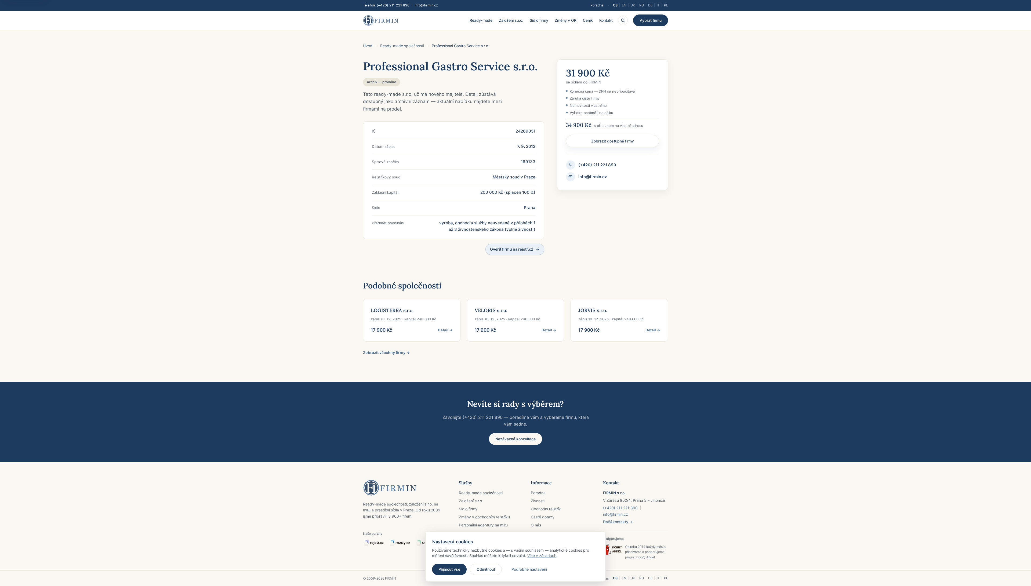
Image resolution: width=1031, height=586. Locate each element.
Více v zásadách (541, 555)
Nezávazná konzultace (515, 439)
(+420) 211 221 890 (393, 5)
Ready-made (481, 20)
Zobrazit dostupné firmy (612, 141)
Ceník (588, 20)
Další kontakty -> (618, 521)
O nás (536, 525)
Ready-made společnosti (402, 45)
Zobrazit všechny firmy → (386, 352)
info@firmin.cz (426, 5)
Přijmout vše (449, 569)
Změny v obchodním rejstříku (484, 517)
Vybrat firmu (651, 20)
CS (615, 5)
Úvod (367, 45)
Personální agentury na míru (483, 525)
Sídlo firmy (539, 20)
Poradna (597, 5)
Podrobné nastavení (529, 569)
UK (632, 5)
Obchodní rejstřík (546, 509)
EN (624, 5)
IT (658, 5)
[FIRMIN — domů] (380, 20)
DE (650, 5)
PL (666, 5)
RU (641, 5)
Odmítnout (486, 569)
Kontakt (606, 20)
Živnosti (537, 501)
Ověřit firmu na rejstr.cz (511, 249)
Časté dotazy (542, 517)
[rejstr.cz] (373, 543)
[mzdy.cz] (400, 543)
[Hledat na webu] (623, 20)
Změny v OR (565, 20)
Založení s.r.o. (511, 20)
